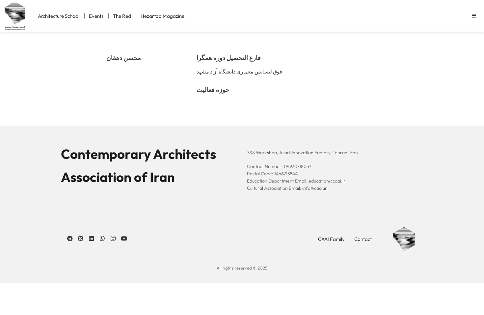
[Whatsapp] (102, 238)
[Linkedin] (91, 238)
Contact (363, 239)
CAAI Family (331, 239)
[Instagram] (113, 238)
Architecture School (58, 16)
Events (96, 16)
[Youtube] (124, 238)
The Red (122, 16)
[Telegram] (69, 238)
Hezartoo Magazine (162, 16)
